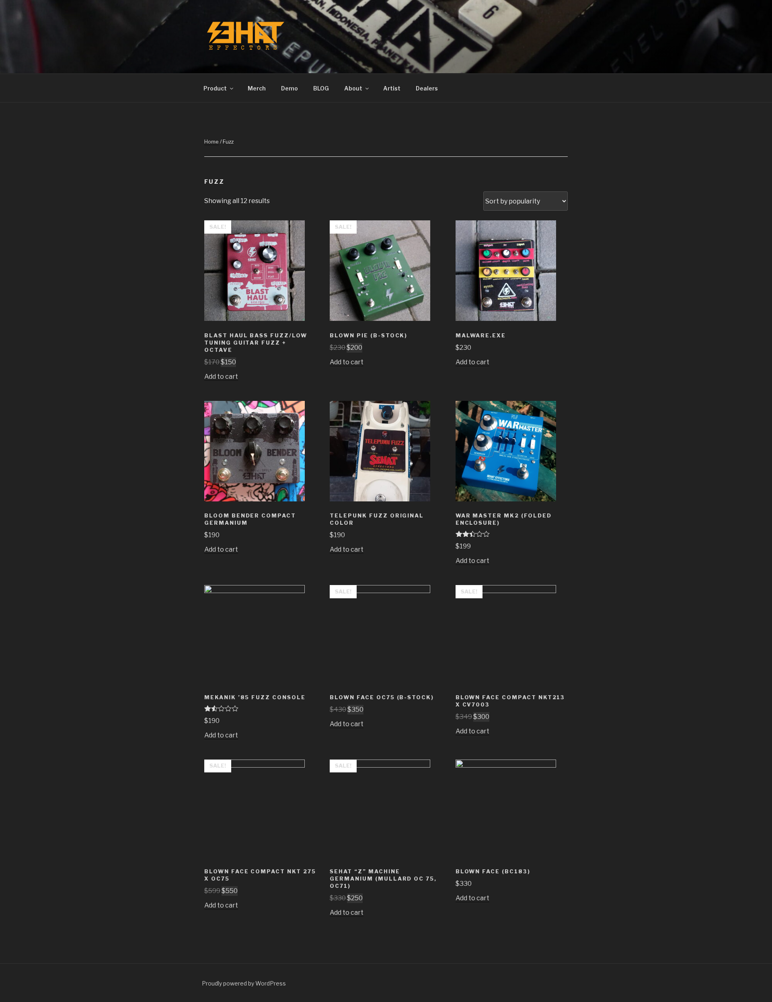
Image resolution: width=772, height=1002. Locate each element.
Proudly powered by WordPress (244, 983)
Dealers (427, 88)
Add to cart (221, 376)
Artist (391, 88)
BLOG (321, 88)
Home (211, 141)
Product (215, 88)
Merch (257, 88)
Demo (289, 88)
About (353, 88)
